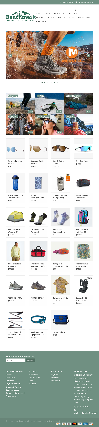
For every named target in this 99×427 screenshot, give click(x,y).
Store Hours (10, 378)
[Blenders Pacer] (83, 148)
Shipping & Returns (13, 387)
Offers (31, 381)
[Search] (76, 10)
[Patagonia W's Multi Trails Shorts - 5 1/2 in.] (83, 251)
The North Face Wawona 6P (14, 230)
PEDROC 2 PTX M (38, 298)
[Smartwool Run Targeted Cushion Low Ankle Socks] (38, 217)
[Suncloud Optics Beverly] (15, 148)
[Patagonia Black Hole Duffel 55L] (83, 183)
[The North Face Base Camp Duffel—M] (38, 251)
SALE (88, 17)
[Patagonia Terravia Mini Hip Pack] (60, 251)
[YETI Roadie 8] (60, 320)
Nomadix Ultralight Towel (38, 196)
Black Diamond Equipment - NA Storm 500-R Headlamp (37, 333)
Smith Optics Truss (58, 162)
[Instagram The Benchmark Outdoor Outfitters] (91, 357)
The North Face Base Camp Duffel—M (38, 265)
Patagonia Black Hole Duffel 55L (83, 196)
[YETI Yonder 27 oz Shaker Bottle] (15, 183)
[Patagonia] (49, 55)
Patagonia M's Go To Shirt (60, 299)
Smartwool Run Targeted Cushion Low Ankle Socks (37, 230)
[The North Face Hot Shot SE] (83, 217)
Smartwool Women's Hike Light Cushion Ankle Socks (59, 230)
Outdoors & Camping (46, 17)
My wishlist (55, 381)
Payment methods (13, 384)
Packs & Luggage (66, 17)
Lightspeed (56, 421)
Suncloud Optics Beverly (15, 162)
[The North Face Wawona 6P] (15, 217)
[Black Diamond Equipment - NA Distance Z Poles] (15, 320)
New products (34, 378)
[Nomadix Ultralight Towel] (38, 183)
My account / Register (85, 2)
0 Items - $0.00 (67, 2)
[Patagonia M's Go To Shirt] (60, 285)
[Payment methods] (58, 424)
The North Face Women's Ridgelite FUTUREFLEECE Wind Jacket (14, 265)
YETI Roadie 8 (59, 332)
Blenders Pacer (82, 161)
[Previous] (10, 55)
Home (38, 14)
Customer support (13, 390)
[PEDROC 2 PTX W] (15, 285)
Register (54, 375)
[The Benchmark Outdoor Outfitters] (21, 16)
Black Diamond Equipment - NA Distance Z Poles (15, 333)
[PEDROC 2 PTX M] (38, 285)
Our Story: (10, 381)
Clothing (47, 14)
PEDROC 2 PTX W (15, 298)
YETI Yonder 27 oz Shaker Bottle (15, 196)
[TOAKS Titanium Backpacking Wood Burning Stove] (60, 183)
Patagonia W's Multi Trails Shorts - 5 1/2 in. (83, 265)
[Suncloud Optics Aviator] (38, 148)
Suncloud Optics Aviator (37, 162)
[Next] (88, 55)
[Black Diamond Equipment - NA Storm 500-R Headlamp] (38, 320)
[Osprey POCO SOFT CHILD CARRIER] (83, 285)
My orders (55, 378)
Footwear (59, 14)
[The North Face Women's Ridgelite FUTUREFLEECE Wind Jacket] (15, 251)
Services (9, 375)
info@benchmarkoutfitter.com (86, 413)
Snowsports (71, 14)
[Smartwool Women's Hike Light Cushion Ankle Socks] (60, 217)
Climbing (80, 17)
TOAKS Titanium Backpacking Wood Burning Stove (60, 196)
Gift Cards (41, 21)
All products (33, 375)
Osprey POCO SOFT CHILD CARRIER (81, 299)
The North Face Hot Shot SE (82, 230)
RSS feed (32, 384)
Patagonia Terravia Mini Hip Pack (60, 265)
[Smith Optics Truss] (60, 148)
